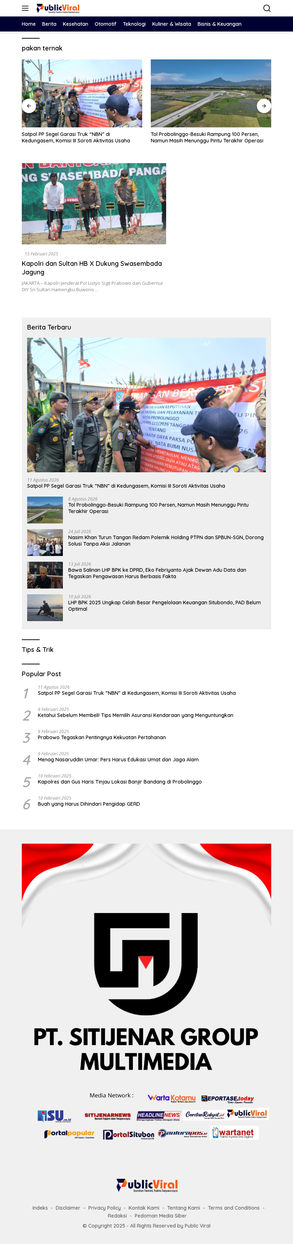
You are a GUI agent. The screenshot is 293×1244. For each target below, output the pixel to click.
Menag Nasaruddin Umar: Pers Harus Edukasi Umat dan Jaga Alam (118, 759)
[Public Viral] (56, 8)
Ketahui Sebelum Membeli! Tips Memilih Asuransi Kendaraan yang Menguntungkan (135, 715)
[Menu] (26, 8)
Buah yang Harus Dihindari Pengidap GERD (89, 804)
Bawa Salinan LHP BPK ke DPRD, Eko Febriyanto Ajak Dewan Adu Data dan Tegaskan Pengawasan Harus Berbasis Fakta (157, 573)
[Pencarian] (267, 8)
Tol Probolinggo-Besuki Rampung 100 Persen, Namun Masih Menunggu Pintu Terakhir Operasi (207, 137)
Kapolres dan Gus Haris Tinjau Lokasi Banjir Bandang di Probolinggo (120, 782)
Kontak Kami (144, 1208)
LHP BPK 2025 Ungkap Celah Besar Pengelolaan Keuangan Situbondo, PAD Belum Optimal (164, 605)
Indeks (40, 1208)
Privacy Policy (104, 1208)
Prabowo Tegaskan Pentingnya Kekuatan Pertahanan (102, 737)
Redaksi (117, 1216)
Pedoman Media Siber (161, 1216)
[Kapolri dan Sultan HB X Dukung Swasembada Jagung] (94, 203)
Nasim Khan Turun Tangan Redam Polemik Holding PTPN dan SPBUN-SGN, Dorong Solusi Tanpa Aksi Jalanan (166, 540)
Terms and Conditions (234, 1208)
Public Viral (197, 1226)
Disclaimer (68, 1208)
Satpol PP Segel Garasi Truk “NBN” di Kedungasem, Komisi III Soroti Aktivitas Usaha (76, 137)
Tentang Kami (183, 1208)
